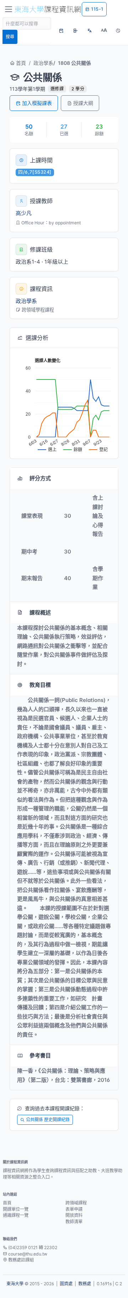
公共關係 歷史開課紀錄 (48, 1119)
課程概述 (40, 612)
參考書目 (40, 1055)
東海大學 (14, 1283)
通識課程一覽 (15, 1215)
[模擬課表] (61, 30)
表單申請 (73, 1209)
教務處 (84, 1283)
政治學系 (43, 63)
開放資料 (73, 1215)
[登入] (75, 30)
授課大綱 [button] (83, 103)
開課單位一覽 (15, 1209)
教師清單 (73, 1221)
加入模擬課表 (37, 103)
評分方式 (40, 478)
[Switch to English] (89, 30)
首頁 (20, 63)
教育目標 (40, 684)
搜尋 (10, 36)
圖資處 (66, 1283)
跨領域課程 (76, 1203)
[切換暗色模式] (118, 30)
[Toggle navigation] (8, 9)
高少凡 (24, 213)
